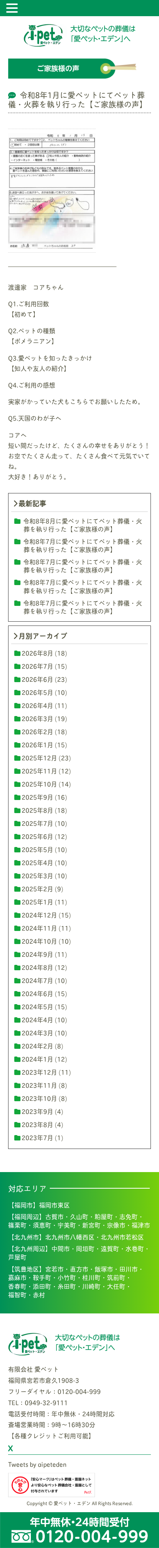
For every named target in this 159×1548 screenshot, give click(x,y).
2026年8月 (37, 652)
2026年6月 (37, 679)
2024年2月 (37, 1045)
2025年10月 (39, 783)
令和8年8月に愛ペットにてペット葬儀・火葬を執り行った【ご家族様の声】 (82, 524)
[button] (13, 8)
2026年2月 (37, 731)
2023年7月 (37, 1137)
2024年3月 (37, 1032)
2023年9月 (37, 1111)
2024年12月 (39, 914)
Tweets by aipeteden (37, 1464)
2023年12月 (39, 1072)
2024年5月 (37, 1006)
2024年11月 (39, 927)
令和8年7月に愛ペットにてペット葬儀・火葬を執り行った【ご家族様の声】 (82, 545)
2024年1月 (37, 1058)
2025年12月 (39, 757)
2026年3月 (37, 718)
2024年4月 (37, 1019)
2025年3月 (37, 875)
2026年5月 (37, 692)
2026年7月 (37, 666)
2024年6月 (37, 993)
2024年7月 (37, 980)
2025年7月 (37, 823)
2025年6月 (37, 836)
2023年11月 (39, 1085)
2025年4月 (37, 862)
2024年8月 (37, 967)
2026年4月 (37, 705)
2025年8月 (37, 810)
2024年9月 (37, 954)
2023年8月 (37, 1124)
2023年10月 (39, 1098)
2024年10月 (39, 941)
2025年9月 (37, 797)
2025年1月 (37, 901)
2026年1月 (37, 744)
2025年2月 (37, 888)
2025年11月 (39, 770)
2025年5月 (37, 849)
